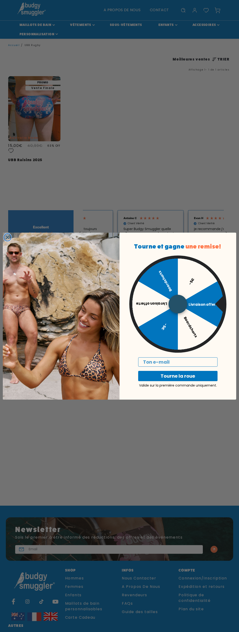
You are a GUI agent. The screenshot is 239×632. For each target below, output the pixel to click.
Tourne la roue (178, 376)
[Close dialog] (7, 237)
